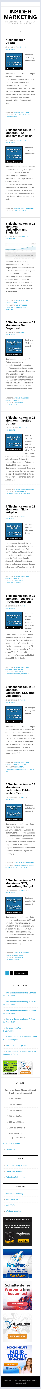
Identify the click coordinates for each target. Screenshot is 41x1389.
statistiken (21, 493)
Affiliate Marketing (21, 112)
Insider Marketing (20, 14)
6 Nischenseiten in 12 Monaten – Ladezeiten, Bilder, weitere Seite (20, 789)
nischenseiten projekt (26, 769)
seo (18, 674)
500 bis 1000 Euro (16, 1122)
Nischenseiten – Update (16, 41)
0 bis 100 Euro (15, 1099)
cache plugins (21, 865)
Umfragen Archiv (12, 1149)
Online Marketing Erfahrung (17, 1171)
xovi (28, 493)
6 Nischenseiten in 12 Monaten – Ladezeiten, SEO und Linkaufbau (20, 691)
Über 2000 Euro (15, 1134)
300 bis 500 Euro (16, 1116)
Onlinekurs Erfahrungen (15, 1177)
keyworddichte (21, 491)
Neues (31, 208)
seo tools (25, 674)
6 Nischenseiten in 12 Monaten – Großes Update (20, 420)
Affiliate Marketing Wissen (16, 1166)
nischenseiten (11, 117)
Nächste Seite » (20, 973)
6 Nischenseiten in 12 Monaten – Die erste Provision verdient (20, 598)
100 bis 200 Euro (16, 1105)
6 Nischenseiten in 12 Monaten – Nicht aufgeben (20, 509)
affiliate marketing (22, 115)
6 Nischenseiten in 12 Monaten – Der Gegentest (20, 325)
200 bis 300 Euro (16, 1110)
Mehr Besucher (12, 1199)
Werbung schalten (13, 1211)
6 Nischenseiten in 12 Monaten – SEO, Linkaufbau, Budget (20, 883)
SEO (24, 765)
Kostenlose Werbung (14, 1194)
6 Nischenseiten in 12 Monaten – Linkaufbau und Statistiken (20, 228)
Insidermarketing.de (26, 1380)
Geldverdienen (11, 303)
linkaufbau (19, 402)
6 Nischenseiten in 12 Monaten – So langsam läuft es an (20, 133)
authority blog (21, 305)
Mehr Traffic (10, 1205)
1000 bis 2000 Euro (17, 1128)
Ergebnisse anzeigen (11, 1143)
